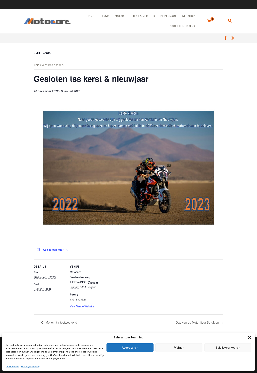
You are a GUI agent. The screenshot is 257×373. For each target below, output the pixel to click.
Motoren (121, 16)
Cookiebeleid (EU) (182, 26)
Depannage (168, 16)
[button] (249, 337)
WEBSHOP (188, 16)
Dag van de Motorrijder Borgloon (198, 322)
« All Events (42, 53)
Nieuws (105, 16)
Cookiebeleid (12, 366)
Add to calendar (53, 249)
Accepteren (130, 347)
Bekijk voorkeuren (228, 347)
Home (90, 16)
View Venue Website (82, 306)
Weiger (179, 347)
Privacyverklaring (30, 366)
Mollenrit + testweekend (61, 322)
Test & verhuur (144, 16)
